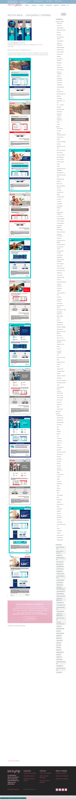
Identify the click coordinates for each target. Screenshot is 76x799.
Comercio (59, 438)
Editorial (59, 456)
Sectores (58, 413)
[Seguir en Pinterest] (66, 790)
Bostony (59, 181)
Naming (59, 96)
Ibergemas (59, 273)
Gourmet (59, 466)
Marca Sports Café (61, 309)
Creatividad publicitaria (38, 1)
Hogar (58, 472)
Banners (59, 32)
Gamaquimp (60, 255)
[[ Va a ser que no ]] (26, 798)
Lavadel (58, 290)
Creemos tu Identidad (61, 773)
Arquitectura (60, 420)
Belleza (58, 433)
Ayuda (26, 5)
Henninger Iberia (61, 270)
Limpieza (59, 481)
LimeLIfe (59, 297)
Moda (58, 486)
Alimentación (60, 417)
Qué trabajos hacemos (29, 776)
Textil (58, 528)
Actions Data (60, 137)
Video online (60, 537)
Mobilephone (60, 322)
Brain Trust (59, 183)
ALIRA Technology (61, 141)
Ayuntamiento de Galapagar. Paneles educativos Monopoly (27, 746)
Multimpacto (60, 329)
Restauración (60, 504)
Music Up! (59, 335)
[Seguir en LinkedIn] (63, 790)
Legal (58, 479)
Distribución (60, 454)
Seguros (59, 511)
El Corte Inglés (60, 221)
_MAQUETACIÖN (60, 596)
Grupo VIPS (59, 266)
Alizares (59, 144)
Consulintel (59, 203)
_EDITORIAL (59, 582)
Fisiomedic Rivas (61, 244)
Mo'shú (58, 320)
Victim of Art (60, 395)
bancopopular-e (60, 172)
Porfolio (41, 5)
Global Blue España (60, 558)
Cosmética (59, 440)
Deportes (59, 450)
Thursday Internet (61, 382)
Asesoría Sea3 (60, 161)
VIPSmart (59, 402)
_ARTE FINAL (60, 569)
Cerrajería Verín (60, 197)
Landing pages (60, 87)
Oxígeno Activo (60, 344)
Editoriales (59, 459)
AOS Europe (59, 152)
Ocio (58, 492)
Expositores (59, 67)
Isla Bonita (59, 288)
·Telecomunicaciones (60, 669)
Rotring (58, 364)
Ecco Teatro (60, 216)
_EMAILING (59, 585)
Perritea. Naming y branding (18, 703)
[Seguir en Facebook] (57, 790)
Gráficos (59, 76)
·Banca (58, 631)
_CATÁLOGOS (60, 573)
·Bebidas (58, 635)
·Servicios (59, 659)
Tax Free (59, 519)
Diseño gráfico (60, 52)
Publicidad (59, 111)
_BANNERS (59, 571)
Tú (21, 5)
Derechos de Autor (61, 452)
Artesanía (59, 424)
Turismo (59, 533)
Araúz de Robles (61, 155)
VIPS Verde (59, 400)
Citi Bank (59, 201)
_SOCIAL (58, 626)
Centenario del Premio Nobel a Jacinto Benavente (24, 659)
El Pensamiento (60, 223)
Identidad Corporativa (12, 1)
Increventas (60, 275)
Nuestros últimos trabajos (30, 773)
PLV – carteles (60, 105)
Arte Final (59, 25)
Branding (59, 34)
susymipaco (14, 661)
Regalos (59, 502)
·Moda (58, 647)
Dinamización (60, 49)
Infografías (59, 84)
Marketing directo (61, 94)
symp (17, 5)
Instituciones (60, 474)
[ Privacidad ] (23, 798)
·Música (58, 650)
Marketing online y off (12, 2)
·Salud (58, 654)
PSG (58, 355)
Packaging (59, 98)
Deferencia (58, 411)
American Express (61, 150)
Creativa (34, 5)
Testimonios (49, 5)
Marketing (59, 483)
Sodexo (58, 373)
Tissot (58, 385)
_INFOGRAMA (60, 593)
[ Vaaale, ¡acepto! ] (5, 798)
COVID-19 (59, 443)
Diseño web (59, 54)
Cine (58, 436)
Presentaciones (60, 109)
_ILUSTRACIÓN (60, 591)
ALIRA (58, 139)
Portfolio (59, 107)
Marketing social (23, 2)
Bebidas (59, 431)
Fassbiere (59, 238)
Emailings (59, 63)
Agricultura (59, 415)
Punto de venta (58, 1)
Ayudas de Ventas (61, 30)
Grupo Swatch (60, 263)
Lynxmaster (59, 303)
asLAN (58, 166)
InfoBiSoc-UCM (60, 277)
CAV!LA (58, 194)
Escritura (59, 461)
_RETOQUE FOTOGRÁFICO (60, 623)
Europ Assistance (61, 232)
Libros (58, 89)
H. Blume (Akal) (60, 268)
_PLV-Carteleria (60, 605)
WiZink (16, 43)
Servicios (59, 513)
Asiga (58, 164)
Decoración (59, 447)
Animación (59, 23)
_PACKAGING (60, 602)
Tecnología (59, 522)
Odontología (60, 495)
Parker (58, 346)
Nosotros (56, 5)
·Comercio (59, 640)
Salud (58, 506)
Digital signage (60, 47)
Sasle (58, 366)
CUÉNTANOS (30, 618)
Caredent (59, 190)
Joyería (58, 476)
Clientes (58, 126)
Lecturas (63, 5)
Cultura (58, 445)
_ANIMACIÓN (60, 566)
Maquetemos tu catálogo (62, 778)
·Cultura (58, 642)
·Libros (58, 645)
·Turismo (59, 672)
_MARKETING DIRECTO (59, 599)
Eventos (59, 65)
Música (58, 490)
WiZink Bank (60, 409)
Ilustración (59, 82)
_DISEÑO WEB (60, 580)
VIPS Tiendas (60, 397)
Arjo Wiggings (60, 157)
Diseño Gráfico (49, 1)
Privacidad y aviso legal (13, 789)
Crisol (58, 210)
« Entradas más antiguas (14, 760)
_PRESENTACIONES (60, 608)
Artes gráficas (60, 422)
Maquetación (60, 91)
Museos (58, 488)
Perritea (59, 349)
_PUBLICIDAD (60, 611)
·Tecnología (59, 665)
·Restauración (60, 652)
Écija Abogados (60, 218)
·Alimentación (60, 628)
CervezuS (59, 199)
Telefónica (59, 378)
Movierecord (60, 324)
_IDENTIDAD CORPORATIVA (60, 588)
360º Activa (59, 128)
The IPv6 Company (61, 380)
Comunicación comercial (25, 1)
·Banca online (60, 633)
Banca (58, 429)
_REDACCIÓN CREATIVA (59, 614)
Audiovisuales (60, 27)
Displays (59, 56)
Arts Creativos (60, 159)
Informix (59, 279)
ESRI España (60, 229)
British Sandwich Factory (59, 552)
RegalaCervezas (61, 362)
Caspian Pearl (60, 192)
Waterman (59, 404)
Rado (58, 359)
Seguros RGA (60, 369)
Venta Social (60, 535)
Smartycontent (60, 371)
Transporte (59, 530)
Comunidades (60, 41)
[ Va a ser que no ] (14, 798)
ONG (58, 497)
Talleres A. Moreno (61, 375)
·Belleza (59, 638)
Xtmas (58, 124)
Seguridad (59, 508)
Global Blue (59, 257)
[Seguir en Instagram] (60, 790)
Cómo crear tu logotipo (45, 773)
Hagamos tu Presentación (62, 776)
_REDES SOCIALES (60, 618)
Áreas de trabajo (60, 21)
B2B (58, 427)
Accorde (59, 130)
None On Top (60, 338)
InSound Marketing (61, 282)
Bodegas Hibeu (60, 179)
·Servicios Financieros (60, 662)
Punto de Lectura (61, 357)
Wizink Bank (39, 45)
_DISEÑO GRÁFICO (60, 577)
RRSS (58, 122)
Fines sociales (60, 69)
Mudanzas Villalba (61, 327)
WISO (58, 407)
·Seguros (59, 657)
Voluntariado (60, 540)
